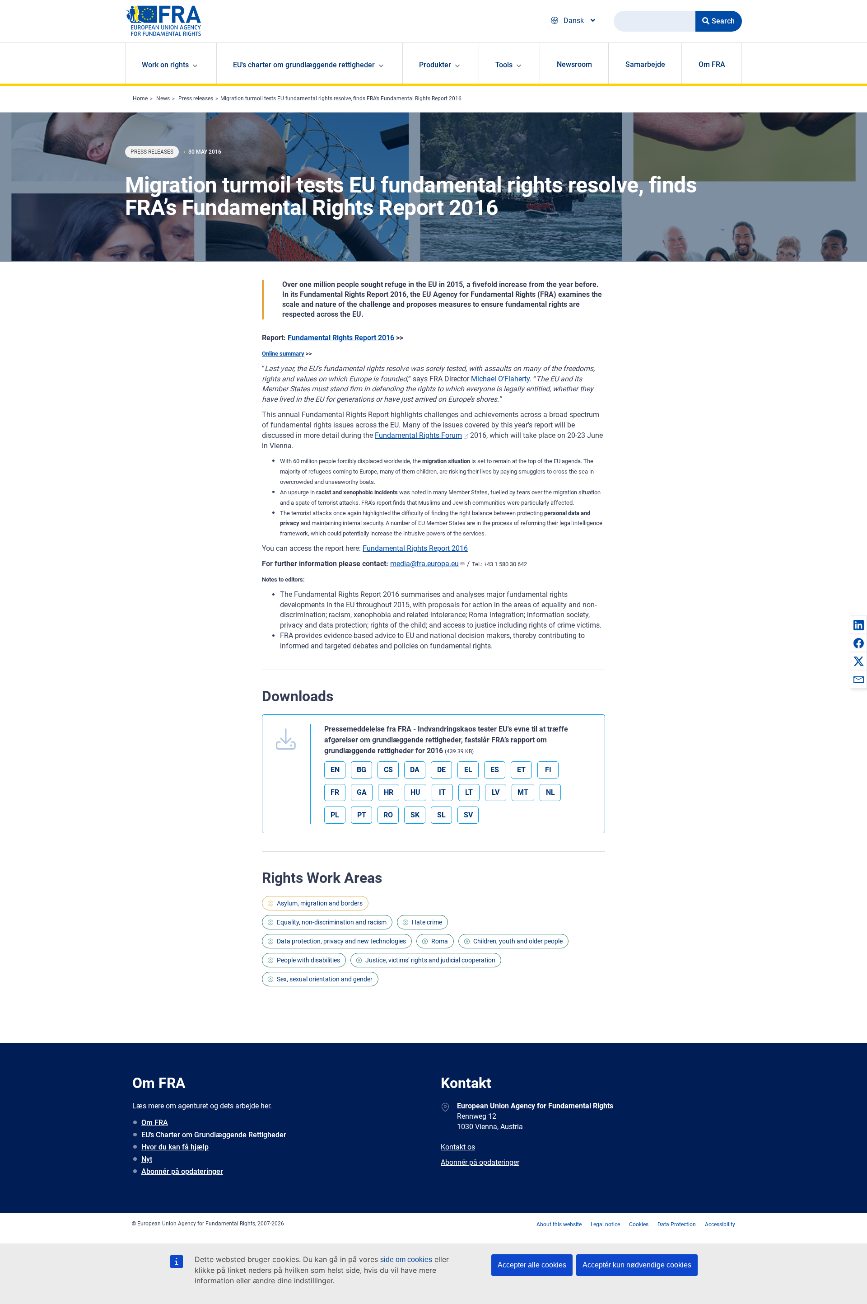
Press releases (195, 98)
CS (388, 769)
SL (441, 815)
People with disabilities (308, 960)
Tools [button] (504, 65)
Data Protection (676, 1224)
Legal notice (605, 1224)
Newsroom (574, 64)
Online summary (283, 353)
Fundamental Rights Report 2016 (341, 337)
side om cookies (406, 1259)
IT (442, 792)
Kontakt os (458, 1147)
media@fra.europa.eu (424, 563)
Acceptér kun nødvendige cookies (637, 1265)
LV (495, 792)
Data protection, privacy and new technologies (341, 941)
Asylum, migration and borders (320, 903)
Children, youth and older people (518, 941)
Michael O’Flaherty (500, 379)
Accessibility (720, 1224)
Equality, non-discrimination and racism (332, 922)
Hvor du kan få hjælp (175, 1147)
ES (494, 769)
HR (388, 792)
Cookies (638, 1224)
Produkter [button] (435, 65)
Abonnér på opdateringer (182, 1171)
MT (522, 792)
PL (335, 815)
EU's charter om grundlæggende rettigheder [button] (304, 65)
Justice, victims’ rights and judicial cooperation (430, 960)
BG (361, 769)
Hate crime (427, 922)
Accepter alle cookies (532, 1265)
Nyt (146, 1159)
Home (140, 98)
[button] (858, 625)
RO (388, 815)
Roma (439, 941)
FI (548, 769)
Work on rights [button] (165, 65)
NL (550, 792)
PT (361, 815)
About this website (559, 1224)
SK (415, 815)
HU (415, 792)
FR (335, 792)
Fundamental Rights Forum (418, 435)
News (163, 98)
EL (468, 769)
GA (362, 792)
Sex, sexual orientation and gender (325, 979)
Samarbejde (645, 64)
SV (468, 815)
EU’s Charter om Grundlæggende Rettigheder (213, 1134)
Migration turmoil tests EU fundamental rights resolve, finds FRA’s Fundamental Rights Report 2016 (340, 98)
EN (335, 769)
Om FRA (712, 64)
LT (469, 792)
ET (521, 769)
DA (415, 769)
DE (441, 769)
